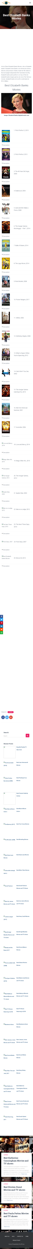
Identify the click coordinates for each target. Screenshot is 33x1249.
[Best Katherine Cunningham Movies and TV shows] (15, 1151)
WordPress (21, 1244)
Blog (13, 1236)
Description (6, 145)
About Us (7, 1236)
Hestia (10, 1244)
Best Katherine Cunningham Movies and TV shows (16, 1161)
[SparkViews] (6, 3)
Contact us (20, 1236)
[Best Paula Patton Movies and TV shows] (13, 1206)
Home (27, 1236)
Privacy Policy (16, 1240)
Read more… (24, 1174)
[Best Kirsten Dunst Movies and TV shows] (13, 1180)
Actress (10, 712)
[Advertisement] (16, 45)
